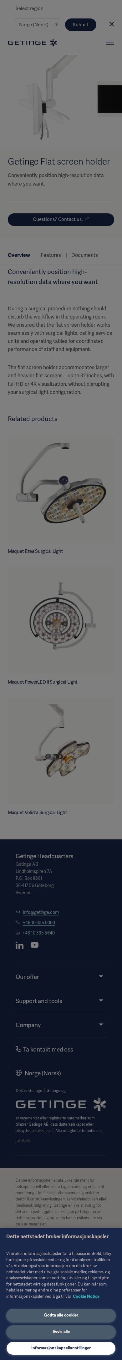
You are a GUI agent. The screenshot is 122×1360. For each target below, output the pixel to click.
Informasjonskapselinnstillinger (61, 1348)
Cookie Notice (86, 1296)
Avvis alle (61, 1331)
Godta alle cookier (61, 1315)
